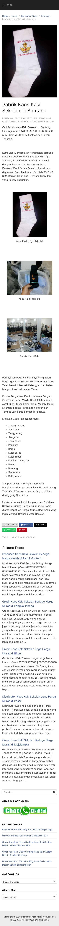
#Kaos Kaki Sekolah (24, 537)
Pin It (23, 530)
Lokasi (15, 16)
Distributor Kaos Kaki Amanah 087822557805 (25, 835)
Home (5, 16)
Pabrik (24, 121)
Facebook (27, 525)
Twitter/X (42, 525)
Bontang (45, 16)
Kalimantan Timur (29, 16)
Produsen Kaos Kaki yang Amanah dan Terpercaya (27, 829)
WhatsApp (10, 530)
